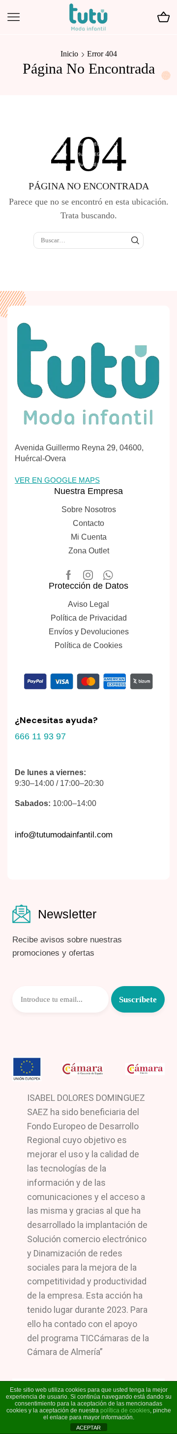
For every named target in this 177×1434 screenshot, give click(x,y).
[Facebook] (68, 575)
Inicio (69, 54)
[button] (57, 480)
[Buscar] (135, 240)
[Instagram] (88, 575)
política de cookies (125, 1410)
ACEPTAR (88, 1428)
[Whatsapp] (108, 575)
